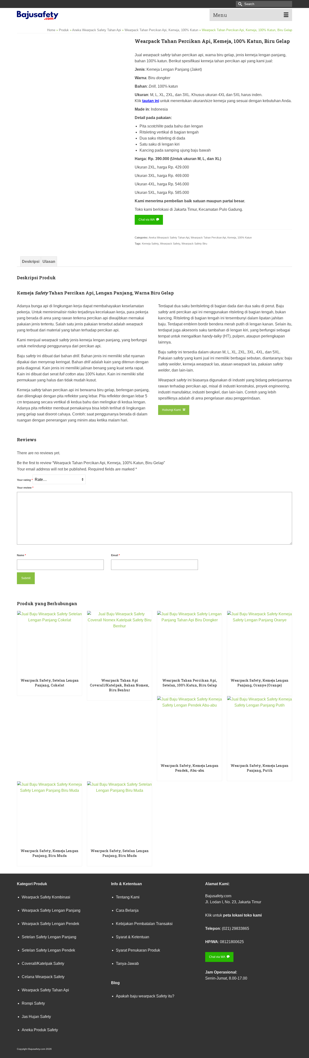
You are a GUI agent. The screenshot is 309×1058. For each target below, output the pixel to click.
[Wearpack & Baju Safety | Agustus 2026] (60, 14)
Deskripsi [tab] (30, 261)
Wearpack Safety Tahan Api (45, 990)
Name (21, 555)
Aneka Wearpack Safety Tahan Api (169, 237)
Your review (25, 487)
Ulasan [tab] (48, 261)
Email (115, 555)
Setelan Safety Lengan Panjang (49, 937)
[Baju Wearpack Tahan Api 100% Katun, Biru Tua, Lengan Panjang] (72, 93)
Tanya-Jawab (127, 963)
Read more (49, 691)
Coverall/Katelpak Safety (43, 963)
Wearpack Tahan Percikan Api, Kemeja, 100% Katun (221, 237)
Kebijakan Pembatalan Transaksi (144, 924)
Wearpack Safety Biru (194, 243)
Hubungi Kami (172, 410)
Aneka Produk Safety (40, 1030)
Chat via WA (147, 219)
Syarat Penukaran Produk (138, 950)
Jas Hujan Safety (36, 1017)
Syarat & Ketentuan (132, 937)
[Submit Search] (239, 4)
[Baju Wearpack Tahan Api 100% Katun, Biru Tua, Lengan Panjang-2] (30, 162)
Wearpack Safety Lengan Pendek (50, 924)
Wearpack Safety (170, 243)
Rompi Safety (33, 1003)
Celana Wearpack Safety (43, 977)
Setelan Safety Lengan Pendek (48, 950)
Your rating (25, 479)
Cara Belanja (127, 910)
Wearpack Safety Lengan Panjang (51, 910)
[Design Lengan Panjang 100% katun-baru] (113, 162)
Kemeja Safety (150, 243)
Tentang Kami (128, 897)
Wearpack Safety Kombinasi (46, 897)
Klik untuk (233, 915)
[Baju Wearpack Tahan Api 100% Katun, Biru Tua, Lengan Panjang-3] (58, 162)
